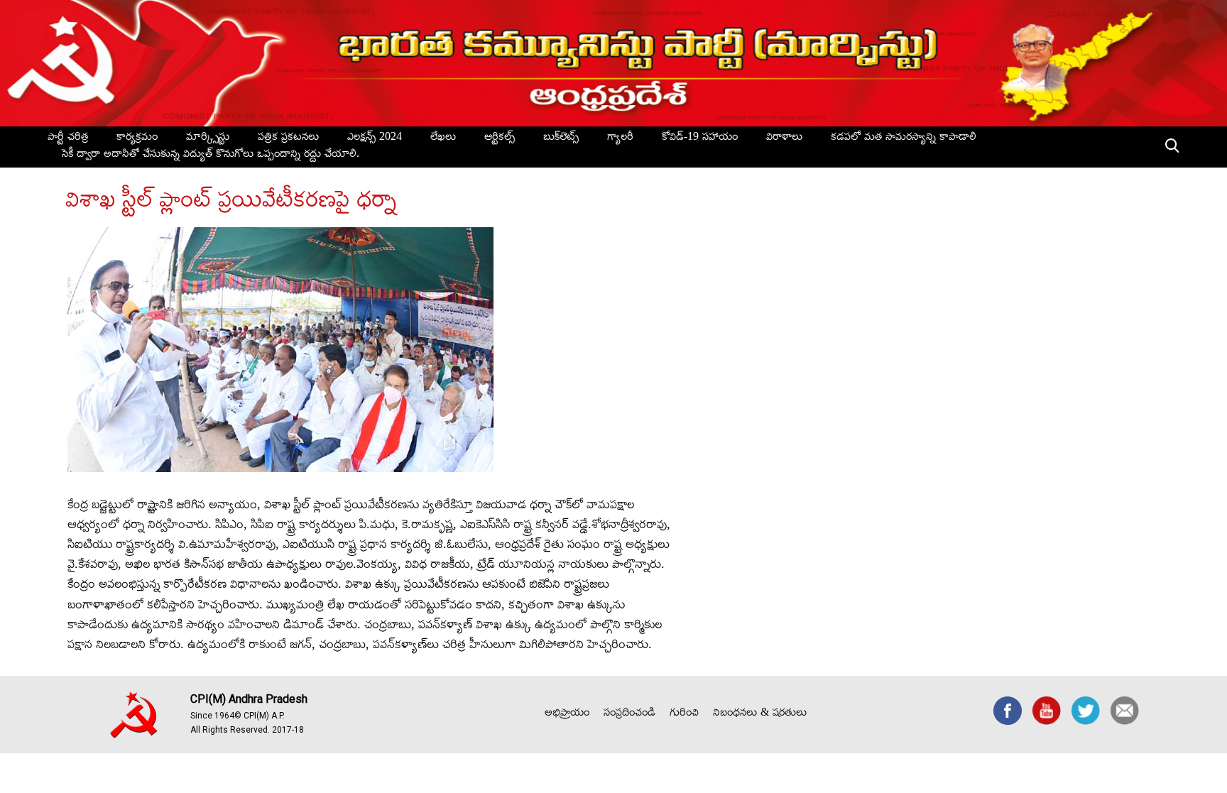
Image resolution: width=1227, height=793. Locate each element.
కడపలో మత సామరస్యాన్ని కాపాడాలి (903, 138)
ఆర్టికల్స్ (499, 138)
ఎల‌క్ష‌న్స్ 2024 (374, 138)
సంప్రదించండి (629, 714)
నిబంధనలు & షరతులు (760, 714)
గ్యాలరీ (620, 138)
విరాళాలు (784, 138)
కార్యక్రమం (137, 138)
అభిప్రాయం (567, 714)
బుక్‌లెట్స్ (561, 138)
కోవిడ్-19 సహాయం (700, 138)
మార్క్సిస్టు (207, 138)
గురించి (684, 714)
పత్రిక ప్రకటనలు (288, 138)
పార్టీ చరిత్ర (68, 138)
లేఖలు (443, 138)
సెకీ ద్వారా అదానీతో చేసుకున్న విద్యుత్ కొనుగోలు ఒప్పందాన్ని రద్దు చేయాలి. (210, 155)
